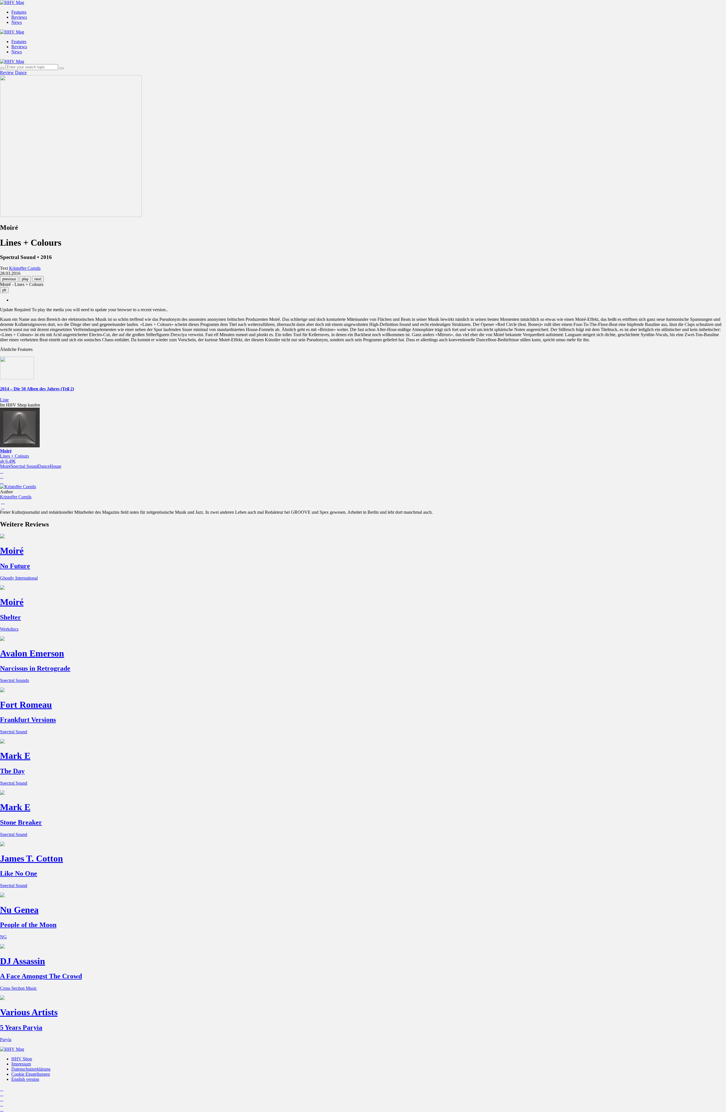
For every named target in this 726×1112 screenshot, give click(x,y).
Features (18, 12)
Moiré (5, 466)
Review (7, 72)
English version (25, 1079)
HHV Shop (21, 1058)
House (55, 466)
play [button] (25, 279)
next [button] (37, 279)
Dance (21, 72)
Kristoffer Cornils (15, 496)
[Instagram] (1, 1088)
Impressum (21, 1064)
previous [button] (9, 279)
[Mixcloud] (1, 1104)
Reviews (19, 17)
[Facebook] (1, 1094)
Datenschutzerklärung (30, 1069)
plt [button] (4, 290)
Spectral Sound (24, 466)
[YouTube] (1, 1099)
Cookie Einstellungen (30, 1074)
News (16, 22)
